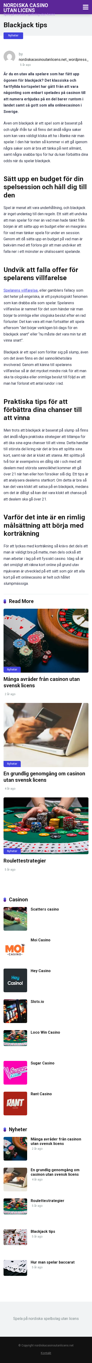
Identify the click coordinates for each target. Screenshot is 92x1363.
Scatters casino (45, 909)
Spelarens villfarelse (21, 290)
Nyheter (13, 35)
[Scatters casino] (15, 929)
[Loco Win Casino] (15, 1044)
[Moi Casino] (15, 960)
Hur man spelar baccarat (53, 1262)
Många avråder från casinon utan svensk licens (56, 1141)
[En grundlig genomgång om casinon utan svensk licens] (46, 735)
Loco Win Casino (45, 1032)
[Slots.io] (15, 1021)
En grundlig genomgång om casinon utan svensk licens (44, 777)
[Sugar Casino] (15, 1083)
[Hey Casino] (15, 991)
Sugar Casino (42, 1063)
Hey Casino (41, 971)
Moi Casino (40, 940)
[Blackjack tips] (15, 1244)
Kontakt (46, 1353)
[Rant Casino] (15, 1114)
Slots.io (37, 1001)
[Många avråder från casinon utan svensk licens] (46, 641)
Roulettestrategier (25, 861)
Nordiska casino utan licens (26, 7)
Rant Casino (41, 1094)
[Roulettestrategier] (46, 825)
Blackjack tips (43, 1231)
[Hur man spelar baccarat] (15, 1274)
